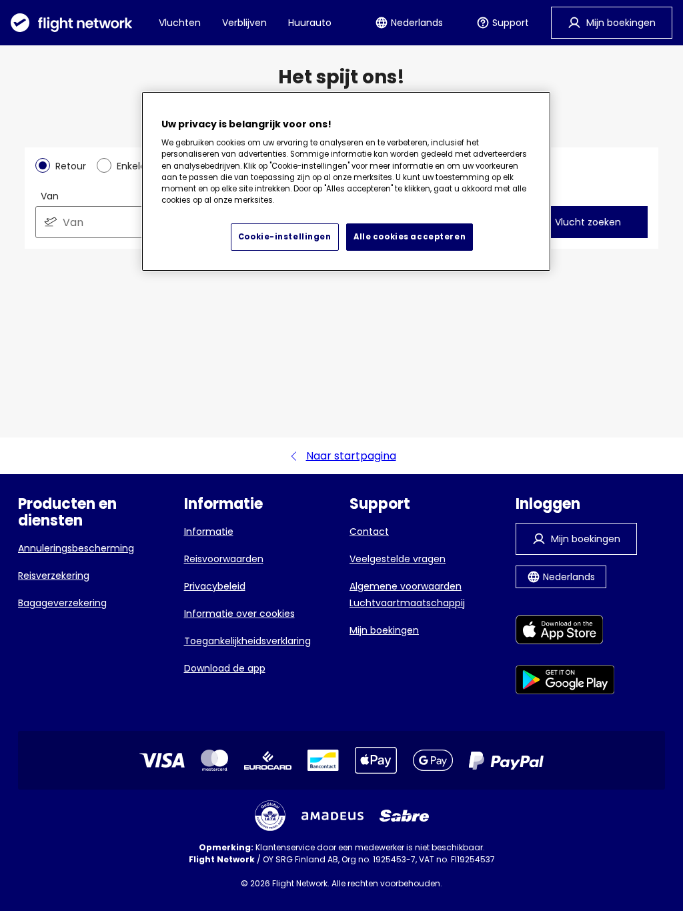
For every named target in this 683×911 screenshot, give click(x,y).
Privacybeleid (214, 586)
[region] (346, 181)
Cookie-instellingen (284, 236)
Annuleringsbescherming (76, 548)
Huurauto (309, 22)
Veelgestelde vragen (398, 559)
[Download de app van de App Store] (565, 632)
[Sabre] (404, 816)
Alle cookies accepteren (410, 236)
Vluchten (180, 22)
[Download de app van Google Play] (565, 682)
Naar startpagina (351, 456)
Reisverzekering (53, 575)
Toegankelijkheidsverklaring (247, 641)
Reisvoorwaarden (223, 559)
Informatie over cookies (239, 613)
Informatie (208, 531)
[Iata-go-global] (270, 815)
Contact (369, 531)
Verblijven (244, 22)
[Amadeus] (332, 816)
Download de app (224, 668)
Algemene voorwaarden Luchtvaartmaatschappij (407, 595)
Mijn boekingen (384, 630)
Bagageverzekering (62, 603)
